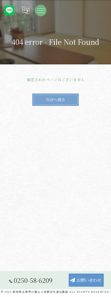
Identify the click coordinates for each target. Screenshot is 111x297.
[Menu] (41, 10)
